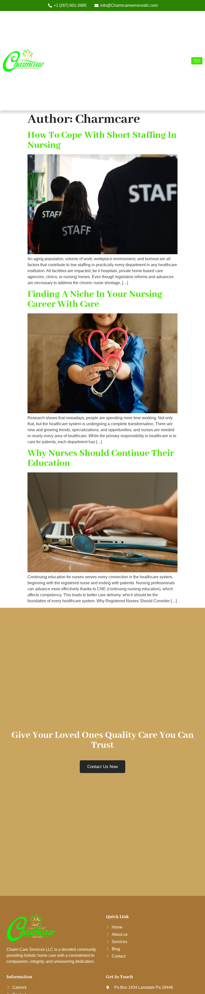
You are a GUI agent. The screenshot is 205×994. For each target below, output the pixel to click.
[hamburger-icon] (196, 60)
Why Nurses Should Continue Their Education (101, 458)
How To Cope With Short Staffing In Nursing (102, 140)
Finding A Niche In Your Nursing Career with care (95, 299)
